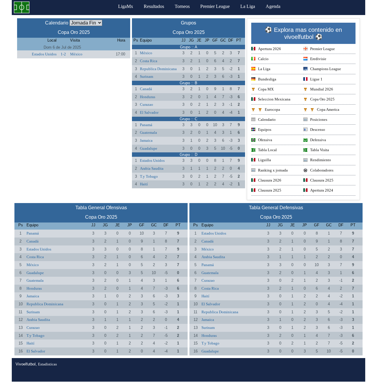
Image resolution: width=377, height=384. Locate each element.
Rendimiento (320, 160)
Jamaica (146, 140)
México (76, 54)
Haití (144, 184)
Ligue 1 (316, 79)
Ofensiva (265, 140)
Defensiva (318, 140)
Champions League (325, 69)
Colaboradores (321, 170)
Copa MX (266, 89)
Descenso (317, 129)
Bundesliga (267, 79)
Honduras (147, 97)
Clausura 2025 (321, 180)
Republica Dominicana (158, 69)
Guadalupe (148, 148)
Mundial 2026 (321, 89)
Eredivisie (318, 59)
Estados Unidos (44, 54)
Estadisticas (47, 364)
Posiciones (318, 119)
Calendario (267, 119)
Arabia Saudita (151, 168)
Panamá (146, 125)
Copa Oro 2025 (322, 99)
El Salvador (149, 112)
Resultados (154, 6)
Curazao (146, 104)
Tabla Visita (319, 150)
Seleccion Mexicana (274, 99)
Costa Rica (148, 61)
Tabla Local (267, 150)
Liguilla (264, 160)
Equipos (264, 129)
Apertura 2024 (321, 190)
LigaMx (125, 6)
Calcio (263, 59)
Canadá (146, 89)
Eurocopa (272, 109)
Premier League (215, 6)
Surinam (146, 76)
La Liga (247, 6)
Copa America (328, 109)
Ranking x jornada (273, 170)
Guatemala (148, 132)
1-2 (63, 54)
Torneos (182, 6)
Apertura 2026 (269, 49)
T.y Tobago (149, 176)
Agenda (273, 6)
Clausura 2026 (269, 180)
